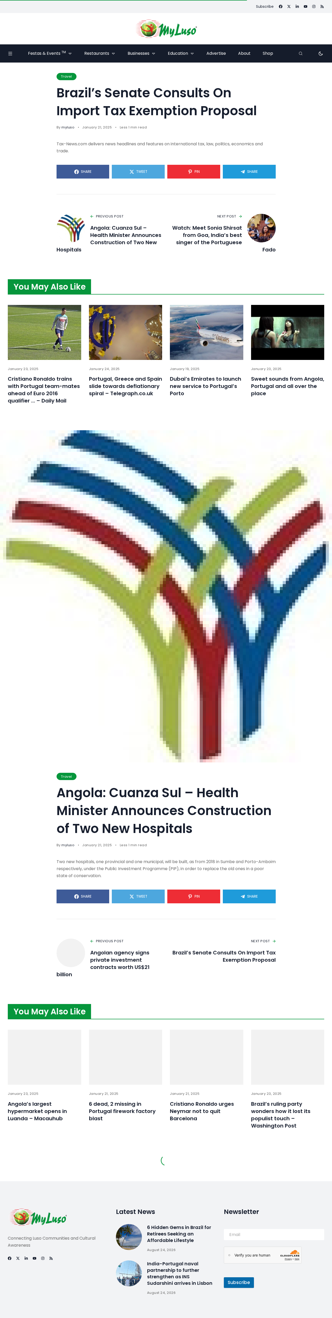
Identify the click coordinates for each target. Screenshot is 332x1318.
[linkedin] (297, 6)
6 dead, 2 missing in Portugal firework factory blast (122, 1111)
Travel (66, 76)
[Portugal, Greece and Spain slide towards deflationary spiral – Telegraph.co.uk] (125, 332)
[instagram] (314, 6)
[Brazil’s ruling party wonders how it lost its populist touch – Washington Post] (287, 1057)
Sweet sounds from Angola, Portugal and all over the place (287, 386)
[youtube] (305, 6)
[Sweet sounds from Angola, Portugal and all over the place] (287, 332)
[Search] (301, 53)
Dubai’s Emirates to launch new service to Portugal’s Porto (205, 386)
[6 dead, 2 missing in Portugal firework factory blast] (125, 1057)
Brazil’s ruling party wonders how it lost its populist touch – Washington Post (280, 1114)
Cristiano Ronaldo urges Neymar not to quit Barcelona (202, 1111)
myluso (67, 127)
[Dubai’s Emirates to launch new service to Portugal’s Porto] (206, 332)
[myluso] (166, 28)
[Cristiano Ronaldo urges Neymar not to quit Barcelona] (206, 1057)
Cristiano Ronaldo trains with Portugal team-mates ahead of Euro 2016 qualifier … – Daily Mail (44, 389)
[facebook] (280, 6)
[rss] (322, 6)
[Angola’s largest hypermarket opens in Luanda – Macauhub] (44, 1057)
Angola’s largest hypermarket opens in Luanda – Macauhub (37, 1111)
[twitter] (289, 6)
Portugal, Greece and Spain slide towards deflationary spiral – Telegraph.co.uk (125, 386)
